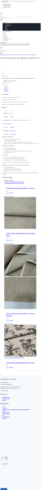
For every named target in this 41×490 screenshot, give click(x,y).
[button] (4, 489)
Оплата (5, 35)
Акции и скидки (6, 412)
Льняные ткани (16, 54)
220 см (11, 113)
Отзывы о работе (7, 38)
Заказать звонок (3, 42)
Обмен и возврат (7, 31)
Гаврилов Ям (12, 130)
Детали (5, 88)
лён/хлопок (12, 127)
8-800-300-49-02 (7, 4)
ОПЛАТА (6, 91)
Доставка (5, 37)
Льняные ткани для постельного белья (28, 54)
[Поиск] (1, 19)
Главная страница (4, 54)
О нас (4, 34)
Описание (6, 86)
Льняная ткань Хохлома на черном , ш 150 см (20, 188)
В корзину (8, 193)
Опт (4, 32)
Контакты (5, 40)
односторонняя (13, 134)
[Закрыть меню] (0, 461)
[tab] (21, 86)
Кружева (6, 28)
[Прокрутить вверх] (2, 458)
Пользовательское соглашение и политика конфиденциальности (16, 409)
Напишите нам (6, 5)
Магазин (10, 54)
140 (10, 123)
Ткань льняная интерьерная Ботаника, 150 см (20, 362)
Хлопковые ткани (8, 25)
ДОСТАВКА (6, 89)
